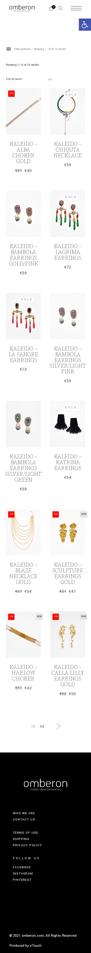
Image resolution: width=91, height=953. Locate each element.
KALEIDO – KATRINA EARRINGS (68, 462)
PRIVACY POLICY (27, 845)
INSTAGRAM (23, 873)
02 (42, 726)
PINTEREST (22, 880)
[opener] (61, 8)
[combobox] (29, 79)
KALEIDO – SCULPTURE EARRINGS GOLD (67, 573)
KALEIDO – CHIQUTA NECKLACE (68, 150)
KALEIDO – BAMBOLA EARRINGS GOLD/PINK (23, 255)
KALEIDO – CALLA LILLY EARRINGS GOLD (67, 676)
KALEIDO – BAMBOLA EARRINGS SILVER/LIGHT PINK (67, 360)
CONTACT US (24, 819)
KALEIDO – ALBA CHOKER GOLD (23, 153)
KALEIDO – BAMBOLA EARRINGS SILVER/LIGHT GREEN (23, 468)
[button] (85, 25)
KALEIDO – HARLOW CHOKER (23, 673)
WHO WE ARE (24, 813)
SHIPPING (21, 839)
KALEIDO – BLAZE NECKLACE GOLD (23, 573)
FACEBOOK (22, 867)
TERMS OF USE (25, 832)
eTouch (36, 945)
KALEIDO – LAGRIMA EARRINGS (68, 252)
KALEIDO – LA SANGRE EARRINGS (23, 354)
